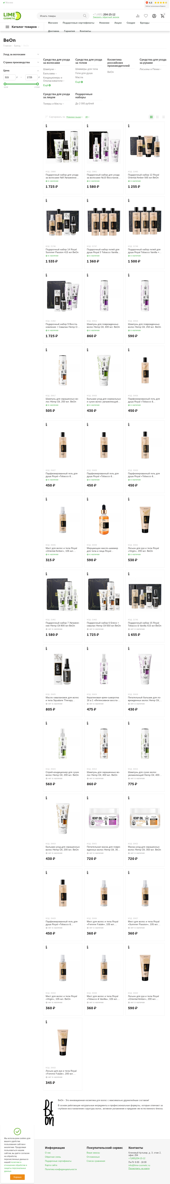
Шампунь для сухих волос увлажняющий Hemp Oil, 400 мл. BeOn (143, 773)
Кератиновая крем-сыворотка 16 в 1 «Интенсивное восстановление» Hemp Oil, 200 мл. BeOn (103, 699)
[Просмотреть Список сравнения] (137, 16)
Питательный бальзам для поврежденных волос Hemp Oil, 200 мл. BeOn (144, 699)
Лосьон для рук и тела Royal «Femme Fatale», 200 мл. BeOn (61, 1072)
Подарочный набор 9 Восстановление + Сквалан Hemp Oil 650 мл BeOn (62, 325)
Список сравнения (96, 1161)
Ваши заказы (93, 1152)
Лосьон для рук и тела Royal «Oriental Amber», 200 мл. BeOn (143, 997)
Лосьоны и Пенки (149, 69)
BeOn (110, 72)
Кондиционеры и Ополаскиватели (52, 79)
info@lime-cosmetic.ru (139, 1165)
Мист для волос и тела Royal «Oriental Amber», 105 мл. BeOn (61, 549)
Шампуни (48, 69)
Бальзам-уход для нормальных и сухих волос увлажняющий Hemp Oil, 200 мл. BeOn (104, 400)
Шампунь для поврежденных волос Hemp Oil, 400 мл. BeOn (103, 325)
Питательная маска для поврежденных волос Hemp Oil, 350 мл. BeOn (104, 848)
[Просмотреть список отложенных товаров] (146, 16)
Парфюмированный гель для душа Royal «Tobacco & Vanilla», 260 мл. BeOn (144, 400)
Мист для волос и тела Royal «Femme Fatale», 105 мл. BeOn (102, 923)
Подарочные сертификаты (58, 1161)
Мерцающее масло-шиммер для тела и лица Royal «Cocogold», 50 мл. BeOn (102, 549)
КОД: (48, 172)
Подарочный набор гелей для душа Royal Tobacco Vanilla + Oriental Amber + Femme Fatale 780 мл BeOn (145, 251)
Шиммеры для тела (86, 69)
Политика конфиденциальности (61, 1169)
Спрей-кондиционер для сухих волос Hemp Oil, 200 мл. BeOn (62, 773)
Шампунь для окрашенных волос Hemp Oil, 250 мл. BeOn (62, 400)
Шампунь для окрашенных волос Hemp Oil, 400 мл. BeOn (103, 773)
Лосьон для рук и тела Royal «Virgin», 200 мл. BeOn (143, 549)
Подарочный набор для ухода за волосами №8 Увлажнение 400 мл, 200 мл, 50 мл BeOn (62, 176)
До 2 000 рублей (84, 103)
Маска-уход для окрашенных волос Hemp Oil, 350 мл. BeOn (144, 848)
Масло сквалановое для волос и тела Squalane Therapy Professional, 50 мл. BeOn (62, 699)
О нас (48, 1152)
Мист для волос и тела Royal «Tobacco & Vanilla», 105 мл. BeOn (102, 997)
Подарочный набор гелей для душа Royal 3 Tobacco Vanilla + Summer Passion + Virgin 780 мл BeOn (103, 251)
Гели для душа (83, 73)
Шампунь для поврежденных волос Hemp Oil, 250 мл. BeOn (144, 325)
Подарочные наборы (83, 96)
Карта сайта (51, 1165)
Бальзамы (49, 73)
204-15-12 (104, 14)
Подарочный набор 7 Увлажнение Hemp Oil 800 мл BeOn (63, 624)
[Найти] (85, 16)
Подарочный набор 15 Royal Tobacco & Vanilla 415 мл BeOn (144, 624)
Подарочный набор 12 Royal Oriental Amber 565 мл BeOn (143, 176)
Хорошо (17, 1177)
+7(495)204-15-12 (136, 1158)
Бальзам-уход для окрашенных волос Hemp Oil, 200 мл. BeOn (63, 848)
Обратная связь (53, 1157)
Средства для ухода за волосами (56, 61)
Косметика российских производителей (118, 62)
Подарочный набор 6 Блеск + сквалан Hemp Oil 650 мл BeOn (104, 624)
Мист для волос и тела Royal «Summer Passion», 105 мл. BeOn (143, 923)
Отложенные (93, 1157)
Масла (79, 77)
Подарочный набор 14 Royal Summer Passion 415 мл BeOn (62, 251)
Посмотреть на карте (139, 1168)
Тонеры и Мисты (52, 103)
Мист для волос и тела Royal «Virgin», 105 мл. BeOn (61, 997)
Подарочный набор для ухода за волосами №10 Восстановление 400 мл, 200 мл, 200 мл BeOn (103, 176)
